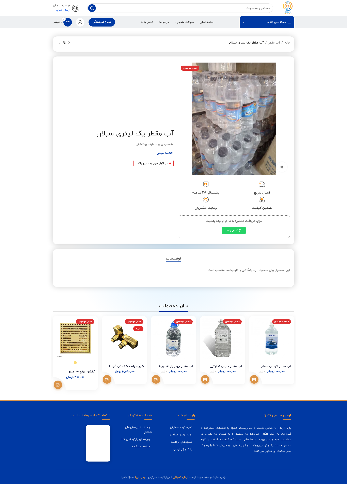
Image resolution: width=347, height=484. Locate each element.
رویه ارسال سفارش (180, 435)
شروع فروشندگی (102, 22)
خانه (287, 43)
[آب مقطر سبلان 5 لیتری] (222, 338)
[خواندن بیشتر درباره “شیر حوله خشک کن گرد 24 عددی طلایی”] (107, 379)
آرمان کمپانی (180, 477)
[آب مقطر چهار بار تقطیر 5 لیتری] (173, 338)
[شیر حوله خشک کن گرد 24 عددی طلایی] (124, 338)
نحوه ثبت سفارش (181, 427)
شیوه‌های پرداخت (181, 442)
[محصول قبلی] (69, 42)
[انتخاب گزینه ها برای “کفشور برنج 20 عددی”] (58, 385)
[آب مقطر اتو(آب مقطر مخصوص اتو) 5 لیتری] (271, 338)
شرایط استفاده (141, 447)
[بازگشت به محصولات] (64, 42)
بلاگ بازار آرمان (182, 449)
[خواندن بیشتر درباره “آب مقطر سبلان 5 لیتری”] (205, 379)
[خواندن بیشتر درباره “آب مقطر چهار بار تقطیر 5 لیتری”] (156, 379)
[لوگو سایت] (287, 8)
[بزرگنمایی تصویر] (282, 167)
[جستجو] (92, 8)
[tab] (173, 258)
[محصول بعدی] (59, 42)
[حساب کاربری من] (80, 22)
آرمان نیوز (141, 477)
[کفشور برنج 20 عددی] (75, 338)
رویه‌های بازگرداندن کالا (135, 439)
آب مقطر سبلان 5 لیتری (226, 366)
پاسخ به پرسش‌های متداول (138, 429)
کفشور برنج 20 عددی (81, 372)
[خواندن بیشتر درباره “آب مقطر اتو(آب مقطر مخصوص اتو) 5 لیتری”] (254, 379)
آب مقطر (274, 43)
